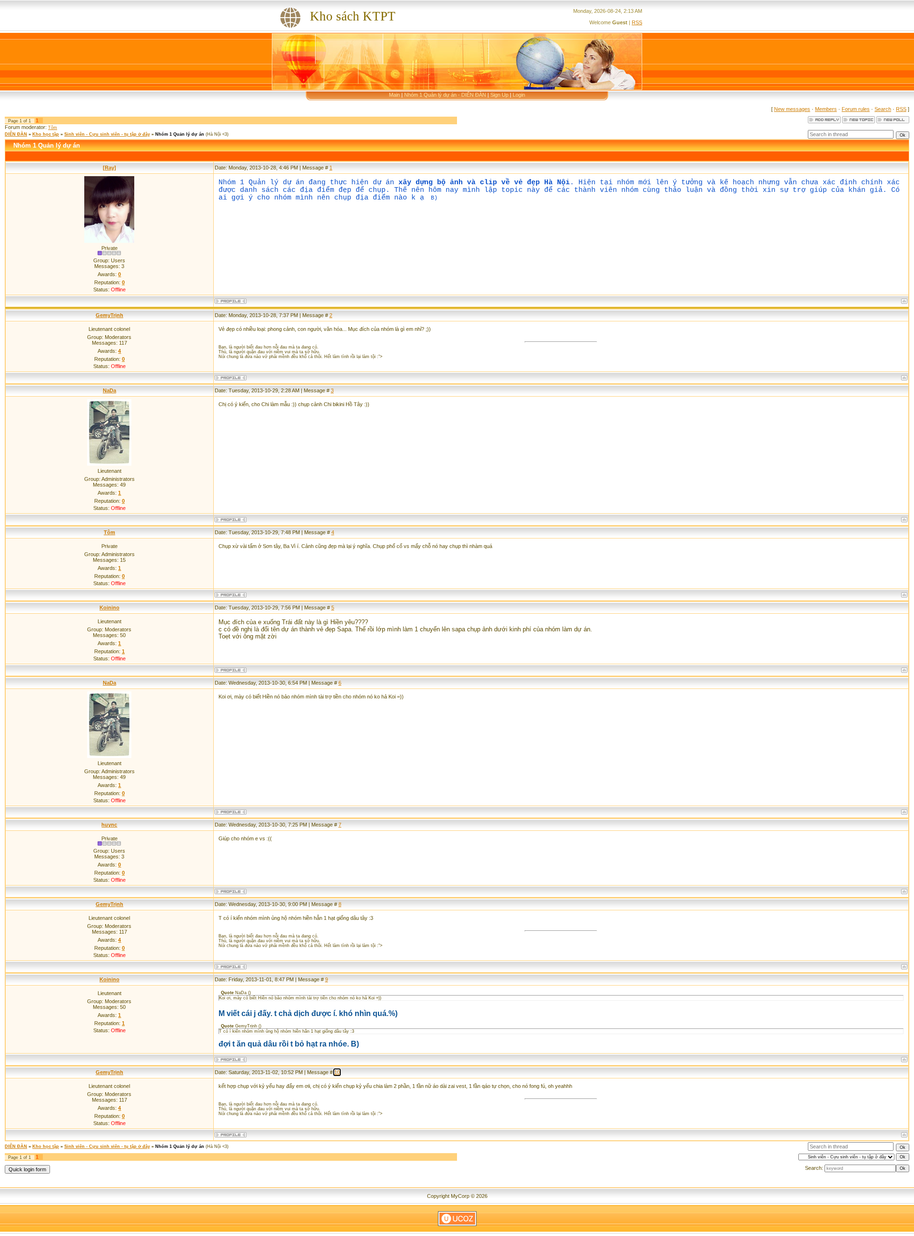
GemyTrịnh (109, 315)
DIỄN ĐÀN (16, 134)
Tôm (52, 127)
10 (337, 1072)
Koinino (109, 607)
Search (882, 109)
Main (394, 95)
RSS (637, 22)
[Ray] (109, 167)
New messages (792, 109)
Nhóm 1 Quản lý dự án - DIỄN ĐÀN (445, 95)
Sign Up (499, 95)
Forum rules (856, 109)
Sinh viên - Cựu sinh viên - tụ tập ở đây (107, 134)
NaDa (109, 390)
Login (519, 95)
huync (109, 824)
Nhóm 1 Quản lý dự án (179, 134)
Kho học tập (45, 134)
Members (826, 109)
